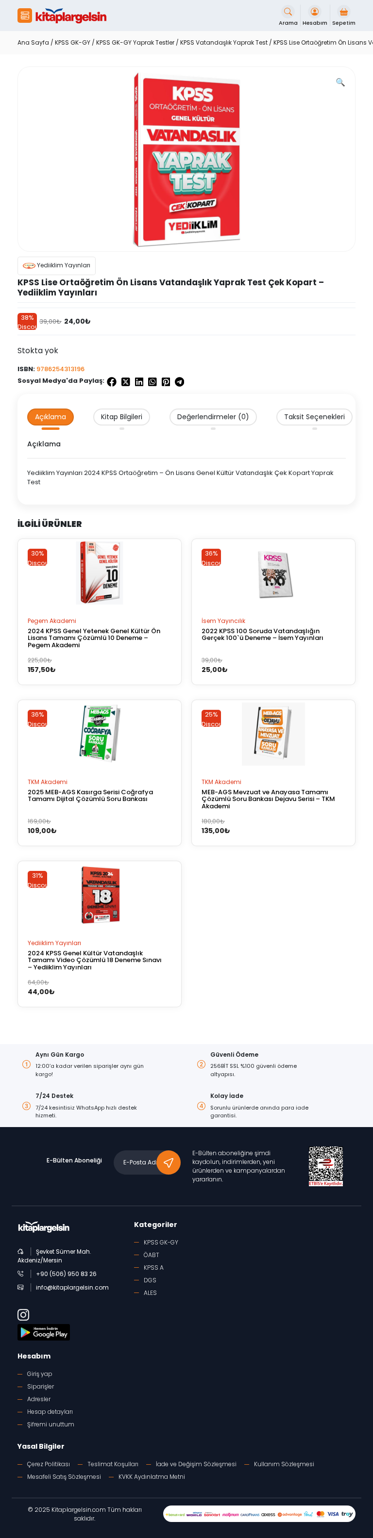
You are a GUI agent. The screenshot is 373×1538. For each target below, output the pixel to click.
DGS (150, 1280)
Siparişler (40, 1386)
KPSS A (154, 1267)
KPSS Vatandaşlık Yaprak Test (224, 42)
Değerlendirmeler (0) (213, 417)
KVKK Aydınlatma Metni (152, 1477)
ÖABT (151, 1255)
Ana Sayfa (33, 42)
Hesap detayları (50, 1411)
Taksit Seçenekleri (314, 417)
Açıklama (50, 417)
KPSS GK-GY (72, 42)
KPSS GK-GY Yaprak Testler (135, 42)
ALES (150, 1293)
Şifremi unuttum (50, 1424)
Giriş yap (39, 1374)
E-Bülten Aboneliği (74, 1160)
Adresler (39, 1399)
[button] (24, 15)
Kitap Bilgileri (121, 417)
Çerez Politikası (48, 1464)
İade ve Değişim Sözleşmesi (196, 1464)
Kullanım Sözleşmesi (284, 1464)
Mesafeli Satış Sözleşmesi (64, 1477)
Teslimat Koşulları (112, 1464)
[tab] (50, 417)
